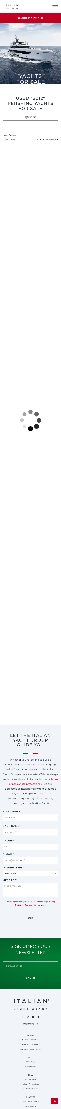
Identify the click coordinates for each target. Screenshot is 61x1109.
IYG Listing (10, 140)
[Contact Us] (54, 1101)
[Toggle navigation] (55, 7)
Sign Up (30, 978)
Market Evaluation (30, 1089)
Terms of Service (32, 905)
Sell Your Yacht (30, 1079)
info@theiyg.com (30, 1024)
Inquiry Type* (13, 867)
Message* (10, 880)
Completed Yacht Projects (30, 1049)
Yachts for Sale (30, 1067)
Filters (32, 117)
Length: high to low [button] (45, 140)
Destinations (30, 1106)
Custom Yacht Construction (30, 1039)
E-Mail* (8, 854)
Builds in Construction (30, 1044)
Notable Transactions (30, 1084)
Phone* (8, 840)
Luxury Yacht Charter (30, 1101)
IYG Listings (30, 1062)
